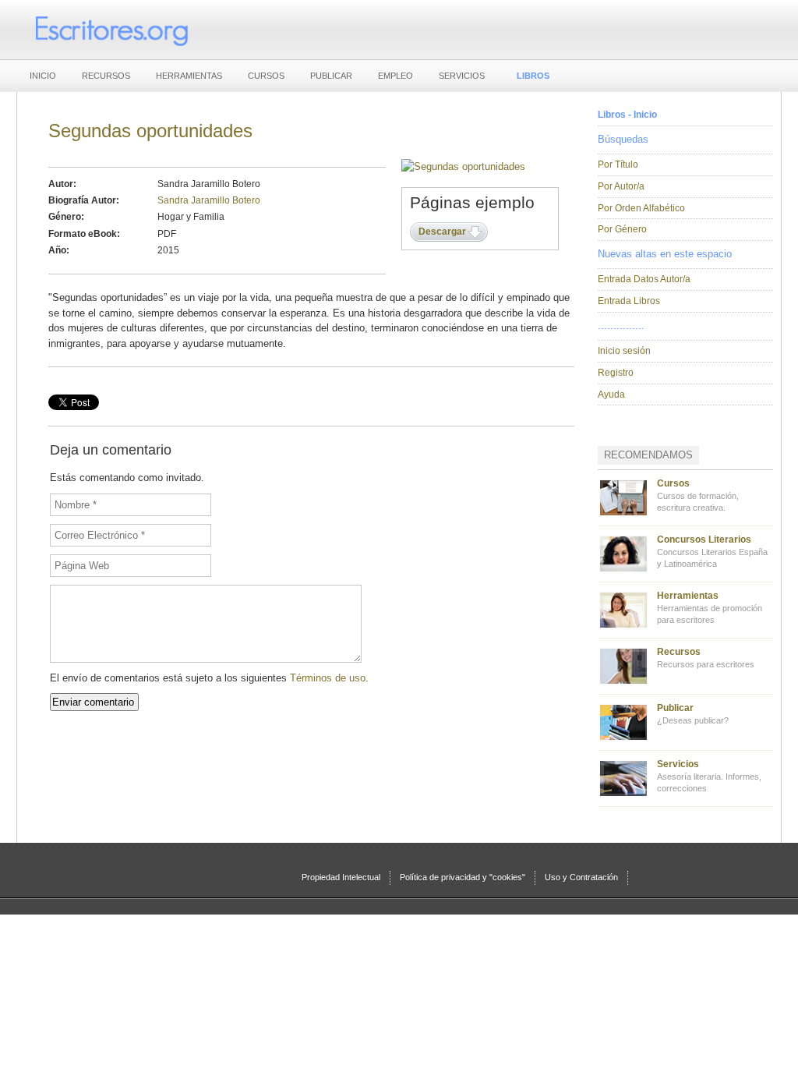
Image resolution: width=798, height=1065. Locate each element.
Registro (616, 372)
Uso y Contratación (581, 877)
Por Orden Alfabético (641, 208)
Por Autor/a (621, 186)
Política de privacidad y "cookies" (462, 877)
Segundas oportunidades (150, 130)
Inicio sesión (624, 350)
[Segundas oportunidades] (463, 166)
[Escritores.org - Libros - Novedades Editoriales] (110, 29)
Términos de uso (327, 678)
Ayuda (611, 394)
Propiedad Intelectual (341, 877)
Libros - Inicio (627, 114)
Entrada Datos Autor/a (644, 279)
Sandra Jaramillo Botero (208, 200)
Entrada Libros (629, 300)
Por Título (618, 164)
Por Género (622, 229)
